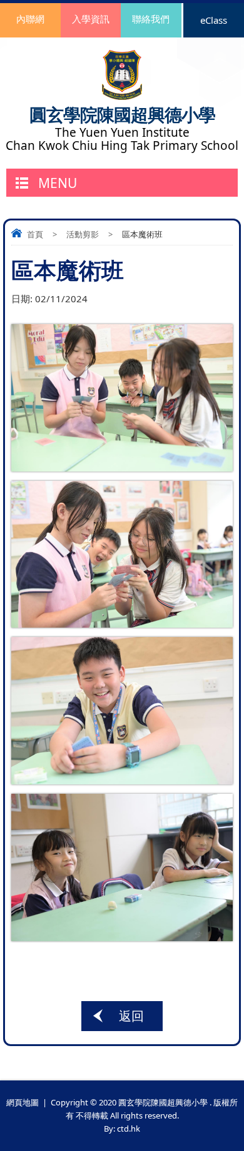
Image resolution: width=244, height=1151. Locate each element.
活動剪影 (82, 234)
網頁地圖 (22, 1102)
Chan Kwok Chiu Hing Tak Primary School (122, 145)
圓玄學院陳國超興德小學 (122, 114)
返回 (131, 1015)
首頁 (35, 234)
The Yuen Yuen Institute (122, 132)
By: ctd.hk (122, 1128)
